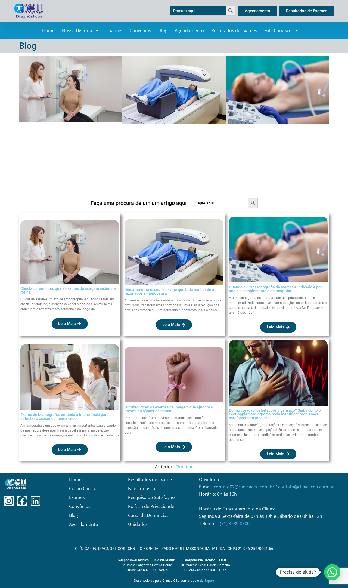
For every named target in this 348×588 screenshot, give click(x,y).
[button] (332, 572)
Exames (114, 30)
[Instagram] (9, 501)
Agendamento (189, 30)
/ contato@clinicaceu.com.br (304, 487)
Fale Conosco (278, 30)
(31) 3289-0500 (235, 524)
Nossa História (77, 30)
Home (48, 30)
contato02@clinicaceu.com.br (244, 487)
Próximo (185, 466)
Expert (209, 580)
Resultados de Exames (234, 30)
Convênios (140, 30)
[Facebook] (22, 501)
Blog (163, 30)
